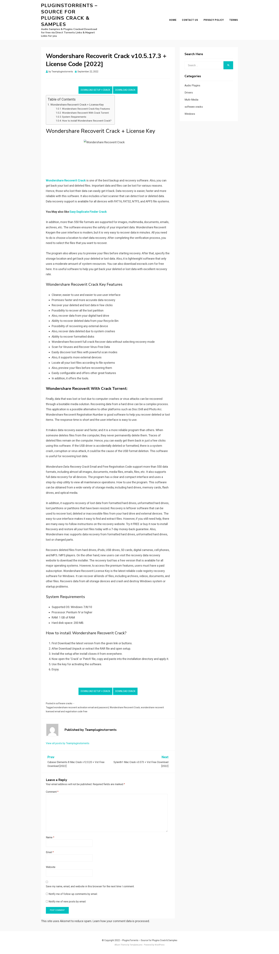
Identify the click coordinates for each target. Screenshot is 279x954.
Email (50, 852)
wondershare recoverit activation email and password (81, 707)
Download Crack (125, 90)
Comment (52, 791)
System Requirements (74, 116)
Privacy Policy (214, 20)
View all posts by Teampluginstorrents (67, 743)
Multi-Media (191, 99)
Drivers (189, 92)
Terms (233, 20)
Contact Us (190, 20)
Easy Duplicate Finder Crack (88, 211)
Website (50, 867)
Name (50, 837)
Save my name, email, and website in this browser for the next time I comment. (90, 886)
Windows (190, 113)
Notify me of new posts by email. (67, 901)
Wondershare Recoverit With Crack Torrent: (85, 112)
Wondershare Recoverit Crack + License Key (77, 104)
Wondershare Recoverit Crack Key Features (86, 108)
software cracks (64, 703)
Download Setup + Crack (95, 90)
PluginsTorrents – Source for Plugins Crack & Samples (69, 15)
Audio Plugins (192, 85)
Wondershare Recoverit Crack (125, 707)
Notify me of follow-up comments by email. (73, 894)
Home (172, 20)
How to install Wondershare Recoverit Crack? (86, 120)
